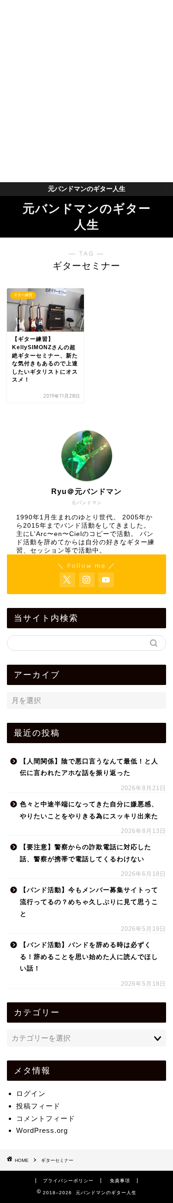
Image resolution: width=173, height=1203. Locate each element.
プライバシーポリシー (68, 1180)
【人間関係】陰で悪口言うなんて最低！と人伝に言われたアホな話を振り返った (89, 767)
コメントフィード (45, 1118)
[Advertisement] (86, 91)
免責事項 (120, 1180)
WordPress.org (42, 1130)
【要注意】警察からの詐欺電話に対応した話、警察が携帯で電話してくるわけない (85, 853)
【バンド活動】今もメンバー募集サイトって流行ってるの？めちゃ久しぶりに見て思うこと (89, 902)
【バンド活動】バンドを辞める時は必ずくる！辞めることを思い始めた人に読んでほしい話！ (89, 956)
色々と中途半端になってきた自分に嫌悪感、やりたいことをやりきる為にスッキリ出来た (89, 810)
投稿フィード (38, 1106)
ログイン (31, 1093)
